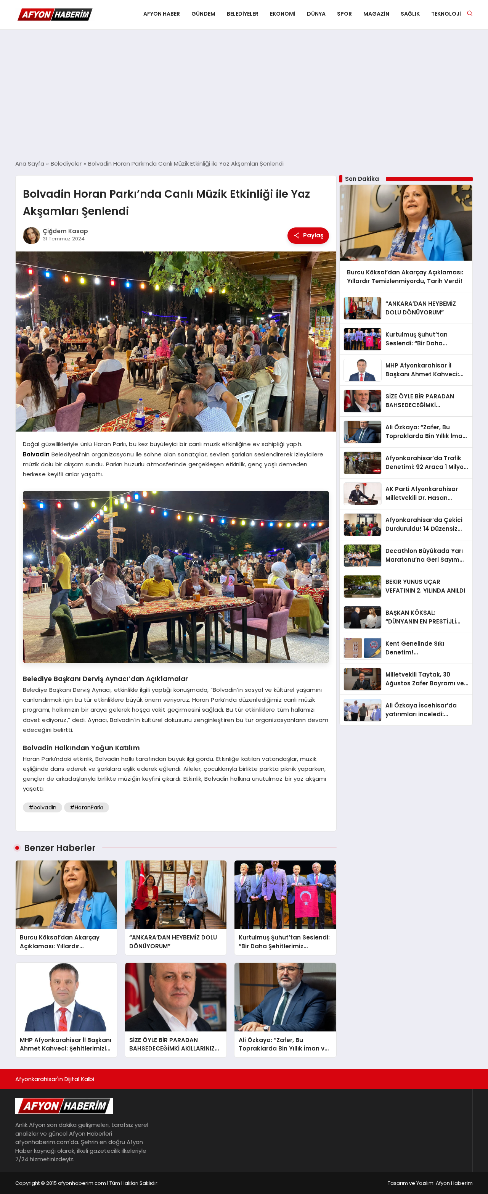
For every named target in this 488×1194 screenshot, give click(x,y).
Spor (344, 14)
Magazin (376, 14)
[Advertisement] (244, 94)
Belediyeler (242, 14)
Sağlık (410, 14)
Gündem (203, 14)
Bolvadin (36, 454)
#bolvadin (42, 807)
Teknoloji (446, 14)
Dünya (316, 14)
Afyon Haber (161, 14)
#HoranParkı (86, 807)
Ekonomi (282, 14)
